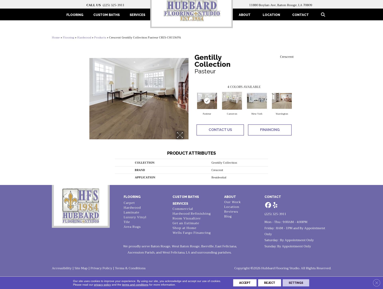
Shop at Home (184, 228)
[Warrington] (282, 101)
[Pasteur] (207, 101)
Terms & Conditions (130, 268)
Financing (270, 130)
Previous (192, 97)
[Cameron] (232, 101)
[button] (324, 14)
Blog (228, 216)
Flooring (68, 37)
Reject (269, 282)
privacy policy (102, 284)
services (180, 203)
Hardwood (84, 37)
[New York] (257, 101)
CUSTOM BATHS (186, 197)
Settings (296, 282)
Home (56, 37)
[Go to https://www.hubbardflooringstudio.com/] (81, 205)
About (245, 15)
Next (296, 97)
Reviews (231, 211)
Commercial (183, 209)
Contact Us (220, 130)
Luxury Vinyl (135, 217)
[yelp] (275, 205)
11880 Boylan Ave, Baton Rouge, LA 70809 (280, 5)
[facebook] (268, 205)
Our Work (232, 202)
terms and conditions (135, 284)
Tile (127, 222)
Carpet (129, 203)
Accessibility (62, 268)
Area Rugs (132, 227)
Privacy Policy (101, 268)
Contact (300, 15)
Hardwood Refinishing (192, 213)
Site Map (81, 268)
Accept (245, 282)
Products (100, 37)
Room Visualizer (187, 218)
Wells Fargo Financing (192, 233)
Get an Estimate (186, 223)
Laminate (131, 212)
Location (271, 15)
